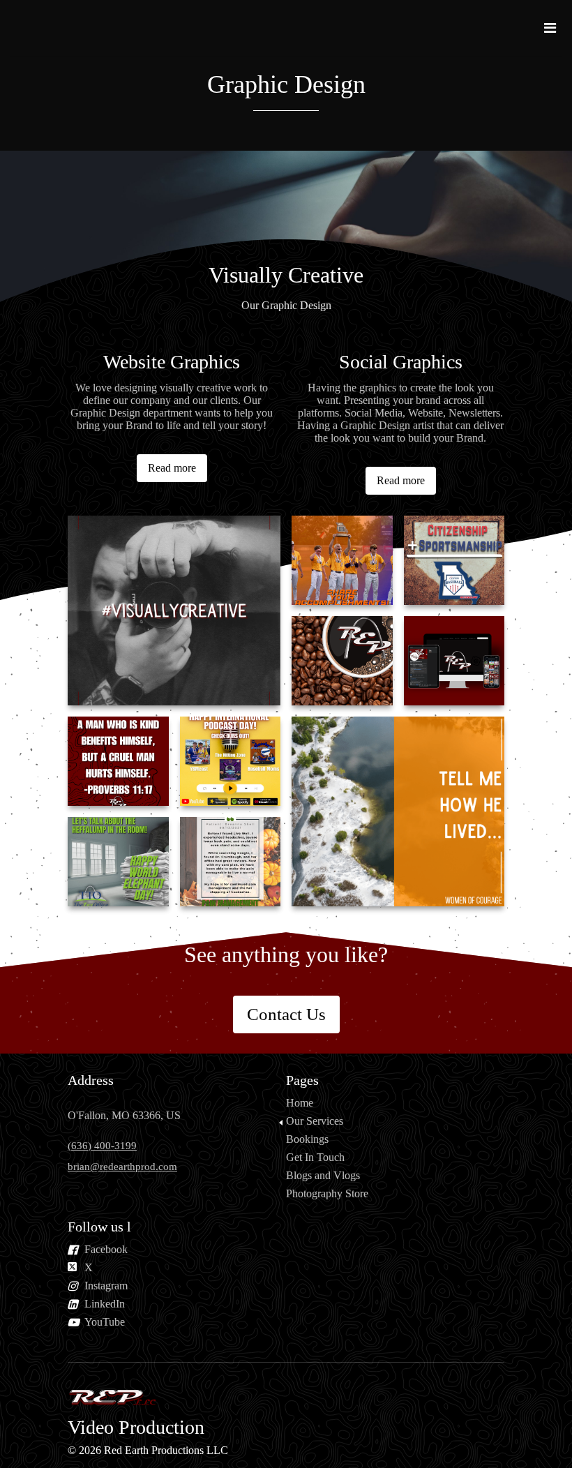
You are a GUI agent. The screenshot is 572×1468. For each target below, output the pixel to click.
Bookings (307, 1139)
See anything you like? (286, 954)
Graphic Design (286, 84)
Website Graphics (171, 362)
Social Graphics (400, 362)
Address (91, 1080)
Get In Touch (315, 1157)
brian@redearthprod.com (122, 1166)
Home (299, 1103)
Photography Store (327, 1193)
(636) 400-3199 (102, 1145)
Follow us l (99, 1226)
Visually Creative (286, 274)
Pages (302, 1080)
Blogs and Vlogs (323, 1175)
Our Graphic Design (286, 305)
